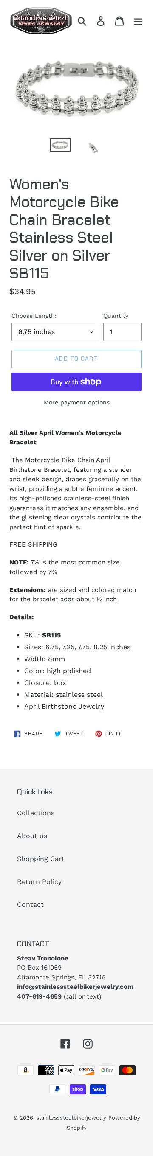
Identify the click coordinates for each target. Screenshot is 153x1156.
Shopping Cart (41, 859)
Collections (35, 813)
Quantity (115, 315)
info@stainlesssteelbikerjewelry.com (75, 986)
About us (32, 836)
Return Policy (39, 882)
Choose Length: (34, 315)
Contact (30, 905)
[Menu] (138, 20)
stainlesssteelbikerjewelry (71, 1117)
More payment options (77, 402)
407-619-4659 (39, 996)
